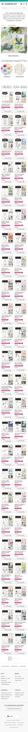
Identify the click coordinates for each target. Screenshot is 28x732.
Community (4, 690)
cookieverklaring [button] (14, 727)
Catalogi (17, 690)
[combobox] (14, 8)
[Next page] (17, 658)
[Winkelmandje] (26, 4)
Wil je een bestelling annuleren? (14, 705)
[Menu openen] (2, 4)
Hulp (2, 673)
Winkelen (3, 25)
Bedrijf (17, 673)
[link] (24, 4)
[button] (21, 4)
